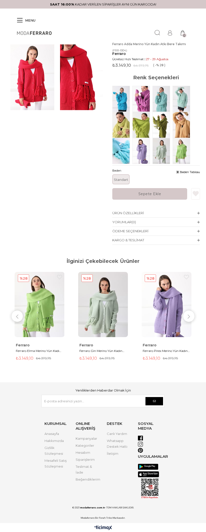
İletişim (112, 453)
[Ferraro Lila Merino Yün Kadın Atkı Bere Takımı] (142, 99)
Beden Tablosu (189, 172)
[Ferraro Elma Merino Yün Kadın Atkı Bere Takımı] (183, 151)
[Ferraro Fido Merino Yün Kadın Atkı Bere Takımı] (142, 125)
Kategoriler (85, 445)
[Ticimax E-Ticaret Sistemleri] (103, 528)
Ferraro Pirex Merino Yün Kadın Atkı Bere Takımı (165, 351)
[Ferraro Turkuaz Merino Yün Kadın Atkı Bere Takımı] (122, 151)
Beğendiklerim (88, 479)
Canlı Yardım (117, 434)
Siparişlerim (85, 460)
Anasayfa (51, 434)
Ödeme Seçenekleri (130, 231)
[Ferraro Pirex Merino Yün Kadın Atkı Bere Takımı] (142, 151)
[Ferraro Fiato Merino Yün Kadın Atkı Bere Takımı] (162, 125)
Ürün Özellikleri (128, 213)
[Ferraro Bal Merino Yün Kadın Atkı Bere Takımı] (183, 125)
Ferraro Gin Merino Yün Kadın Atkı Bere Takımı (100, 351)
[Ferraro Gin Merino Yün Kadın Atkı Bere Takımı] (162, 151)
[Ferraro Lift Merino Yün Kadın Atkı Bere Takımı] (162, 99)
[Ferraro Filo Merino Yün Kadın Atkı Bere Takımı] (122, 125)
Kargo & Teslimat (128, 240)
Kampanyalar (86, 438)
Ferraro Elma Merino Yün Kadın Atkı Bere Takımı (38, 351)
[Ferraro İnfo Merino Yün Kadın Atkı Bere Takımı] (183, 99)
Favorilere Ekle (59, 277)
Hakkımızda (54, 441)
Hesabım (83, 452)
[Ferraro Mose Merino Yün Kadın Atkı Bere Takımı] (122, 99)
